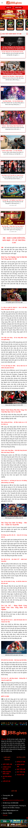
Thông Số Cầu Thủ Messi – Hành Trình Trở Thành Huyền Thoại (12, 76)
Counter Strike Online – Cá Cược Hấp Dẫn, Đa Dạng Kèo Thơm (13, 150)
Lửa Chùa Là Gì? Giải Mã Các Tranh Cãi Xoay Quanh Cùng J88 (13, 175)
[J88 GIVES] (14, 2)
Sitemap (5, 815)
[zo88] (14, 825)
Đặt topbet (5, 28)
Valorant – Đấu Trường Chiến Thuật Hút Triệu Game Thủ (13, 126)
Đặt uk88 (14, 28)
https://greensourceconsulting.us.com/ (13, 800)
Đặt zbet (23, 28)
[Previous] (1, 24)
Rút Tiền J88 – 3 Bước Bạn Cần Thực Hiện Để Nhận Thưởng (13, 226)
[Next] (26, 24)
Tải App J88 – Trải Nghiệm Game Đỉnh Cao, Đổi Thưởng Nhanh (12, 200)
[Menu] (2, 3)
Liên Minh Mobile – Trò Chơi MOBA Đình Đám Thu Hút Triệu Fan (13, 101)
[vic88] (14, 821)
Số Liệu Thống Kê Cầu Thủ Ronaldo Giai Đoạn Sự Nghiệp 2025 (13, 51)
